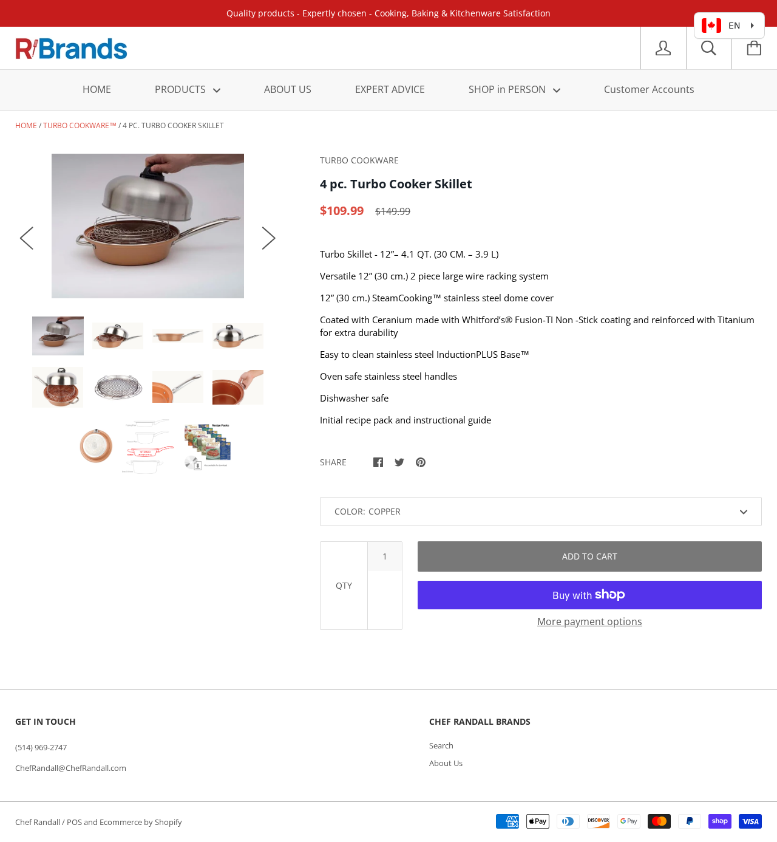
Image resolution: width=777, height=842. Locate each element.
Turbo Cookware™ (80, 125)
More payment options (589, 621)
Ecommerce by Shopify (141, 821)
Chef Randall (38, 821)
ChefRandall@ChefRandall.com (70, 767)
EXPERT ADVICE (390, 89)
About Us (446, 763)
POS (74, 821)
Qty (344, 585)
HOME (97, 89)
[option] (148, 226)
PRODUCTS (181, 89)
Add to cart (589, 556)
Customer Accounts (649, 89)
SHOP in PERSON (508, 89)
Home (26, 125)
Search (441, 745)
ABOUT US (287, 89)
